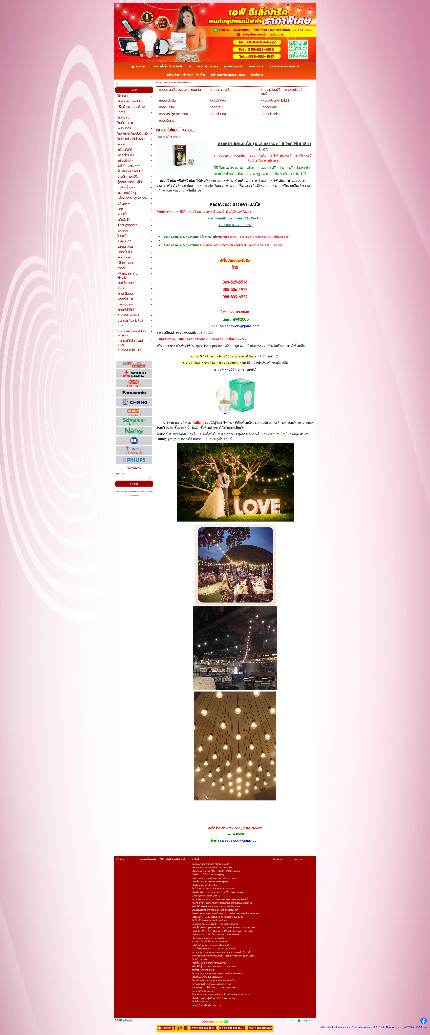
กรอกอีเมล (120, 474)
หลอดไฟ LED (168, 82)
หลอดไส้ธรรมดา (171, 136)
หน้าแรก (159, 82)
